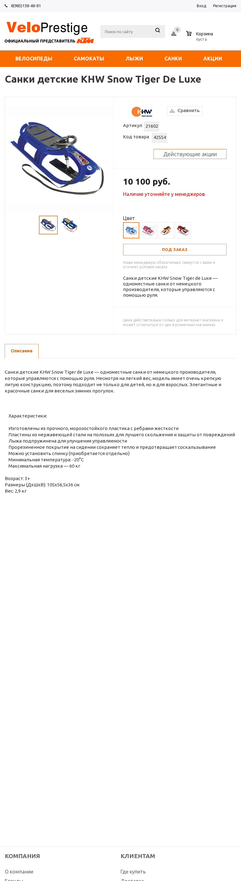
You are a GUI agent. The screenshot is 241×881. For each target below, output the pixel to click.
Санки (173, 58)
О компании (19, 871)
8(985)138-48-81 (26, 5)
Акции (212, 58)
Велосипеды (33, 58)
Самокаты (89, 58)
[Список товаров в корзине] (200, 38)
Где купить (133, 871)
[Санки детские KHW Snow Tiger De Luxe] (59, 158)
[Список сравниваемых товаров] (174, 36)
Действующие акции (190, 154)
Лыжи (134, 58)
